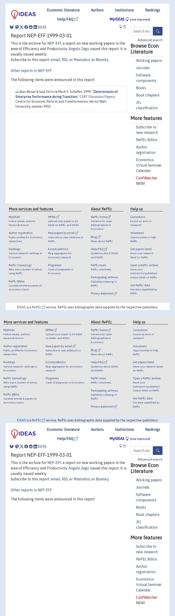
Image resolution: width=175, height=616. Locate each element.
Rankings (152, 10)
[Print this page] (44, 27)
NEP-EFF (54, 43)
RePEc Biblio (146, 140)
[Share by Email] (40, 27)
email (55, 60)
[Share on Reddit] (31, 27)
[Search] (157, 31)
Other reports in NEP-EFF (31, 70)
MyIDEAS (130, 19)
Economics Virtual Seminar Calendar (149, 165)
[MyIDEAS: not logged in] (122, 26)
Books (141, 88)
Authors (97, 10)
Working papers (149, 60)
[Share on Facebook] (26, 27)
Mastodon (82, 60)
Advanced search (150, 40)
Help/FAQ (65, 19)
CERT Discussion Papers (97, 97)
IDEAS (21, 307)
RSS (65, 60)
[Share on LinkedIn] (35, 27)
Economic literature (63, 10)
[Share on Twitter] (21, 27)
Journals (142, 68)
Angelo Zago (79, 49)
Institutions (124, 10)
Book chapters (148, 95)
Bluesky (102, 60)
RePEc (37, 307)
